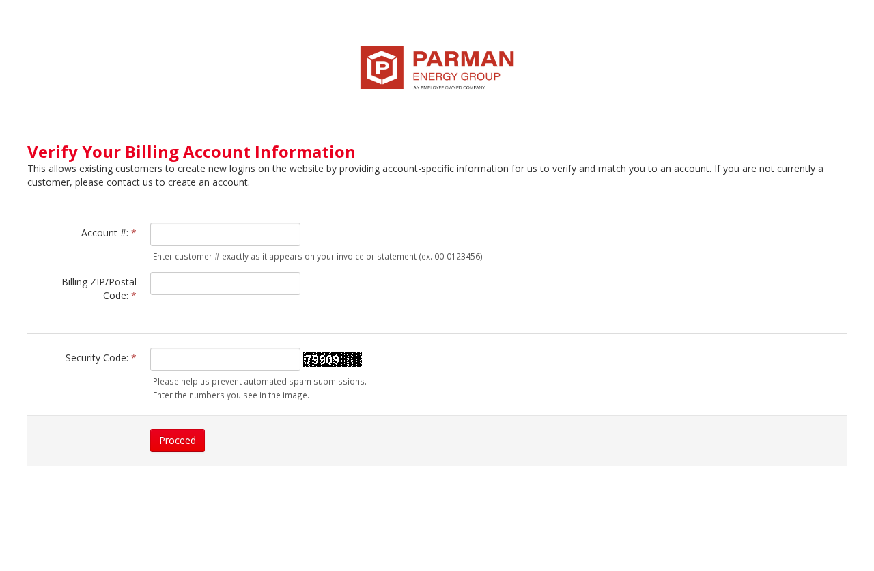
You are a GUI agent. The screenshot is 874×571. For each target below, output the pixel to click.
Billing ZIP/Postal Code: (99, 288)
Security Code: (101, 357)
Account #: (109, 232)
